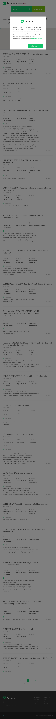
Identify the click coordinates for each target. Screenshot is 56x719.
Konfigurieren (20, 46)
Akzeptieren (35, 46)
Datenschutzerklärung (36, 38)
